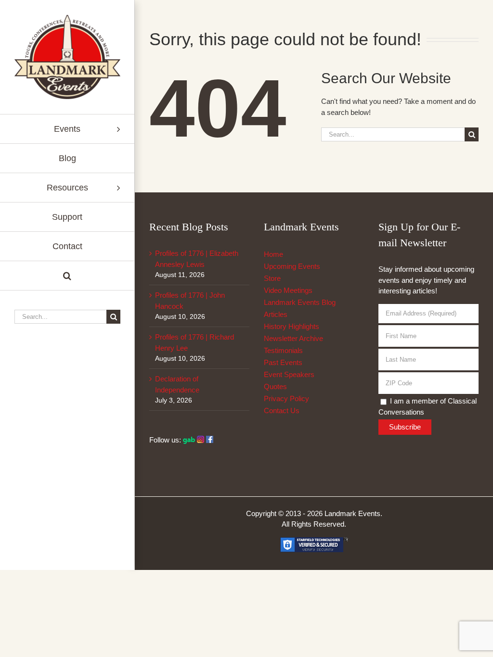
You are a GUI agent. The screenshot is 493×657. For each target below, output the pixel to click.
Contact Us (281, 410)
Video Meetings (288, 290)
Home (273, 254)
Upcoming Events (292, 266)
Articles (275, 314)
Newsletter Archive (293, 338)
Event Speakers (289, 374)
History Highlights (291, 326)
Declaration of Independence (177, 384)
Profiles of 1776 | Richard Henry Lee (194, 342)
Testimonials (283, 350)
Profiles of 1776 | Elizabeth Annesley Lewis (196, 258)
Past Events (283, 362)
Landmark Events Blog (300, 302)
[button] (67, 276)
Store (272, 278)
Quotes (275, 386)
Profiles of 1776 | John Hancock (190, 300)
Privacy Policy (286, 398)
